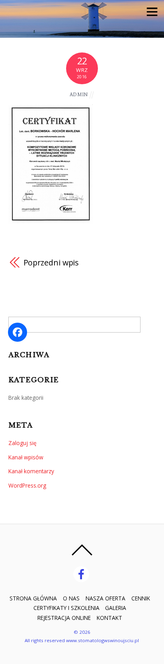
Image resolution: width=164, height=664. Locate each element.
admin (79, 94)
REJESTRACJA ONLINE (64, 617)
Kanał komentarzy (31, 471)
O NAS (71, 598)
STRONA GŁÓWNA (33, 598)
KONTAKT (109, 617)
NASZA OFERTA (105, 598)
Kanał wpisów (25, 457)
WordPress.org (27, 485)
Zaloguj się (22, 443)
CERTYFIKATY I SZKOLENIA (66, 608)
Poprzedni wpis (51, 262)
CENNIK (140, 598)
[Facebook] (82, 573)
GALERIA (115, 608)
